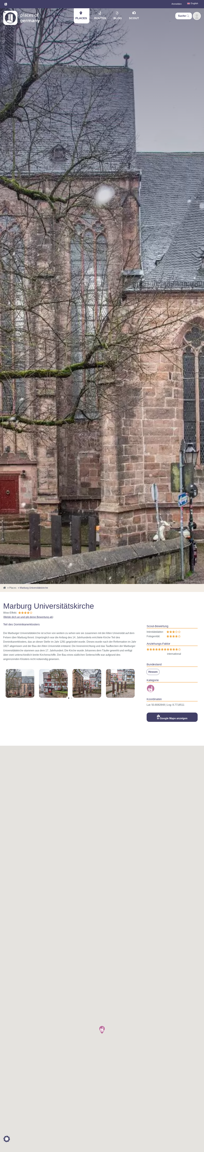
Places (81, 18)
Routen (100, 18)
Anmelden (176, 4)
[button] (68, 698)
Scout (134, 18)
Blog (117, 18)
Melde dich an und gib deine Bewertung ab (28, 617)
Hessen (153, 671)
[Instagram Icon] (5, 4)
